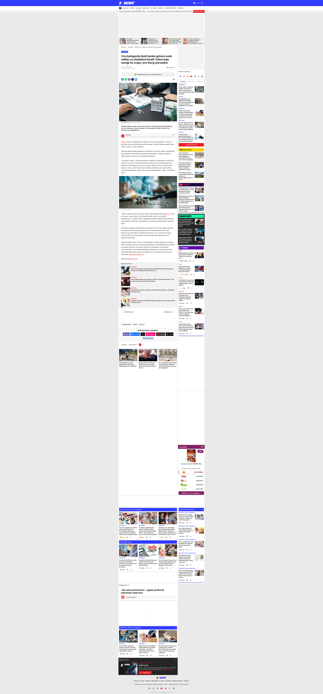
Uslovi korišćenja (183, 684)
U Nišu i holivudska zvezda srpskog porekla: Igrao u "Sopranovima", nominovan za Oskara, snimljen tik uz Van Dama (123, 11)
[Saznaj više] (175, 660)
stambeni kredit (126, 324)
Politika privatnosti (173, 684)
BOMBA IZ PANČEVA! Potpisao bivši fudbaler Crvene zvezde (169, 11)
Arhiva (166, 684)
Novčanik (130, 47)
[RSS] (198, 76)
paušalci (141, 324)
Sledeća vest (168, 312)
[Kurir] (127, 3)
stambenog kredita (135, 254)
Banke (123, 142)
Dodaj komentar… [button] (131, 597)
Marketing (137, 684)
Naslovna (123, 47)
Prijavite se (146, 672)
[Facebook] (180, 76)
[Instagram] (184, 76)
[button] (170, 67)
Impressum (149, 684)
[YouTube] (191, 76)
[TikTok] (195, 76)
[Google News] (202, 76)
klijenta (165, 214)
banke (135, 324)
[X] (188, 76)
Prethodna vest (128, 312)
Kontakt (143, 684)
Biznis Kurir (129, 66)
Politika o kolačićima (158, 684)
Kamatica (132, 259)
